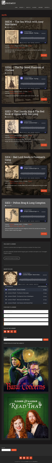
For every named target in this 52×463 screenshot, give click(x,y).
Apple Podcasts (13, 47)
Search (5, 337)
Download (11, 45)
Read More (44, 55)
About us (28, 7)
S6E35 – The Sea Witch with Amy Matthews (24, 23)
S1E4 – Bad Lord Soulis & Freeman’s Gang (25, 158)
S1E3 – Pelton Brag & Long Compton (25, 202)
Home (16, 7)
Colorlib (26, 461)
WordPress (35, 461)
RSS (24, 47)
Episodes (21, 7)
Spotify (20, 47)
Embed (30, 45)
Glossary (34, 7)
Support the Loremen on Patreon (11, 258)
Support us (47, 7)
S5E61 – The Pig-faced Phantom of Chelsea (24, 69)
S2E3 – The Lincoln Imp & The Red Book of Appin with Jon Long (24, 113)
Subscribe (40, 7)
